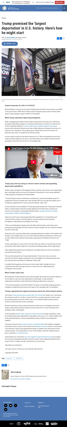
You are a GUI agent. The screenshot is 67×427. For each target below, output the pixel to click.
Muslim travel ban (42, 326)
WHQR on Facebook (30, 406)
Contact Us (27, 402)
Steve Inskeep (11, 37)
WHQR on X (41, 402)
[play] (4, 8)
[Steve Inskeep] (5, 374)
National (4, 18)
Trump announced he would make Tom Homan (27, 295)
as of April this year (22, 333)
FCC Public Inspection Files (43, 406)
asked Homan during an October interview (29, 314)
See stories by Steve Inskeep (20, 379)
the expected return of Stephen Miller (32, 324)
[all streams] (64, 8)
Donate (60, 2)
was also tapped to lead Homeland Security (39, 337)
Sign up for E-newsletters (45, 2)
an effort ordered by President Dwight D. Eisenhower (40, 126)
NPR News (18, 358)
